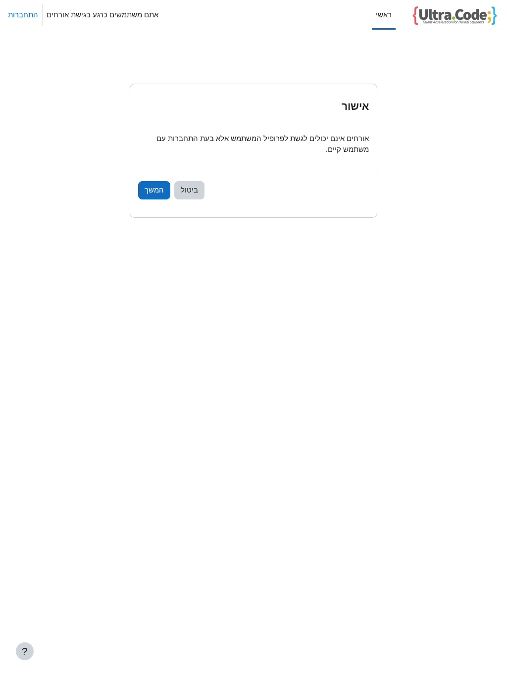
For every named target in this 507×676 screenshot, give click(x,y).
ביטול (189, 190)
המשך (154, 190)
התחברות (23, 14)
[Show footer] (25, 651)
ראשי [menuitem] (384, 14)
